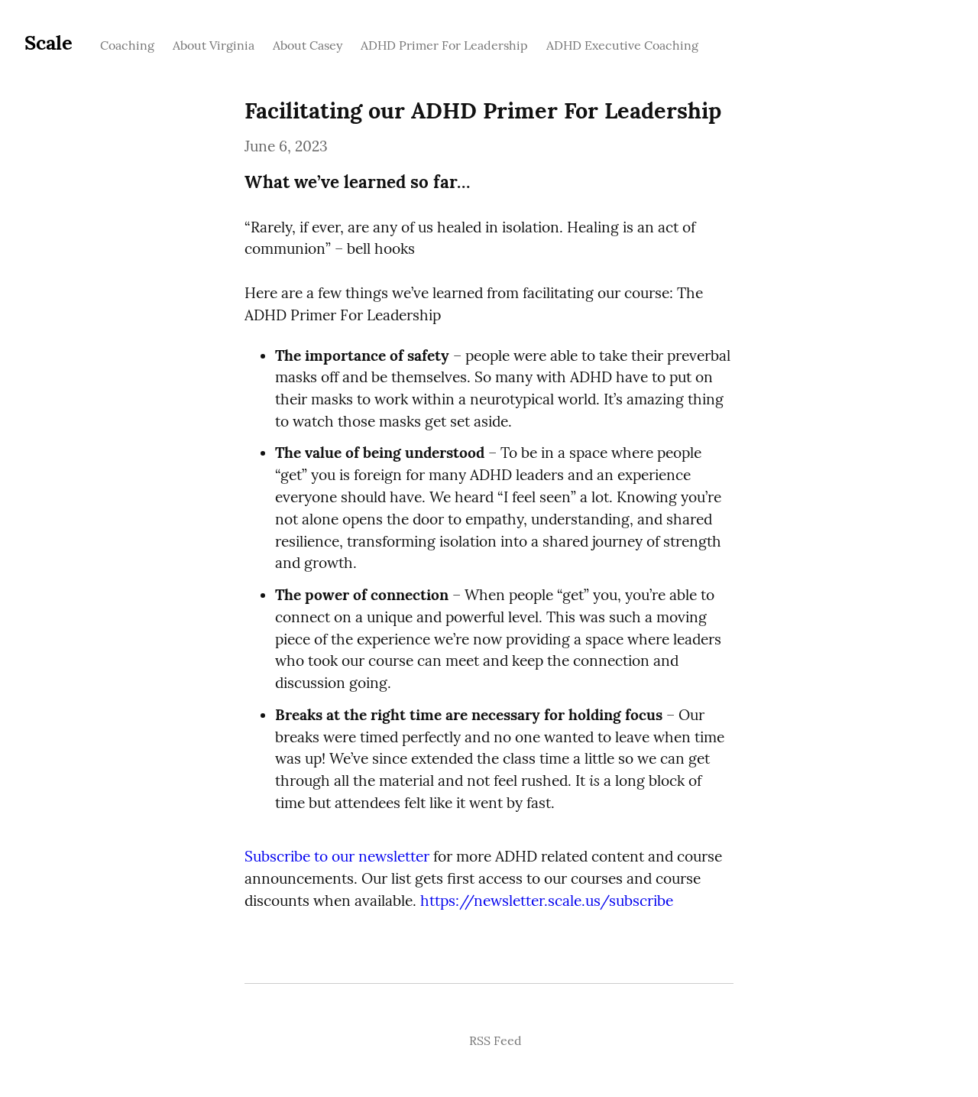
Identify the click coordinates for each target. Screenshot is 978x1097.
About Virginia (213, 45)
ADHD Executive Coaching (622, 45)
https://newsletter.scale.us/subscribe (546, 900)
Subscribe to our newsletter (336, 856)
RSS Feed (495, 1040)
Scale (48, 42)
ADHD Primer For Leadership (444, 45)
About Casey (307, 45)
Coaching (127, 45)
